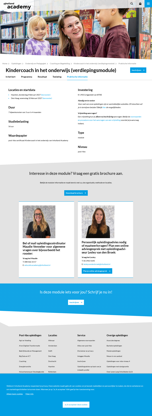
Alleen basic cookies (15, 394)
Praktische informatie (77, 76)
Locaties (52, 335)
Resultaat (42, 76)
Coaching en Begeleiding (60, 63)
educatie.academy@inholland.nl (37, 265)
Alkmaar (51, 340)
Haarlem (51, 366)
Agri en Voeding (25, 340)
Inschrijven (81, 361)
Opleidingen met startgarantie (118, 366)
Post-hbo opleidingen (30, 335)
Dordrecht (52, 361)
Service (81, 335)
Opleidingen (16, 63)
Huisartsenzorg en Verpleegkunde (31, 372)
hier (104, 107)
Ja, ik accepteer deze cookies (76, 404)
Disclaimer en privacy (85, 351)
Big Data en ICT (25, 356)
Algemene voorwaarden (86, 340)
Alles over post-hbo (84, 346)
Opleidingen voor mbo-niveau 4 (118, 361)
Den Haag (52, 356)
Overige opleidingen (117, 335)
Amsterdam (52, 346)
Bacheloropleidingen (114, 346)
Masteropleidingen (114, 351)
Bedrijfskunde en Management (30, 351)
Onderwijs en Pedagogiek (35, 63)
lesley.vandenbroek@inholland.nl (97, 264)
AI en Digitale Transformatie (29, 346)
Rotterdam (52, 372)
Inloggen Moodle (83, 356)
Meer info (29, 394)
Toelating (57, 76)
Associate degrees (113, 340)
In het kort (10, 76)
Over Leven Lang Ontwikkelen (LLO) (120, 372)
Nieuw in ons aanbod (114, 356)
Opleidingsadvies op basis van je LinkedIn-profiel (89, 368)
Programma (26, 76)
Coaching (22, 361)
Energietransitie (25, 366)
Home (5, 63)
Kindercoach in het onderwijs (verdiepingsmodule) (94, 63)
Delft (50, 351)
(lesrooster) (45, 95)
